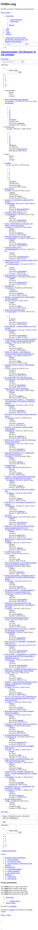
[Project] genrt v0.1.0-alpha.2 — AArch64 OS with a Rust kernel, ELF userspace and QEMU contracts (20, 401)
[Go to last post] (25, 123)
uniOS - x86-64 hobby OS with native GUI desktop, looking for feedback (19, 224)
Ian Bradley (13, 906)
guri (8, 619)
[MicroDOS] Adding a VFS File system (17, 236)
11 (9, 110)
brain (18, 185)
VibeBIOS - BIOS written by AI (15, 213)
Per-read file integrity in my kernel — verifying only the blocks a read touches (20, 629)
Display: (5, 816)
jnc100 (9, 749)
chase (10, 129)
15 (10, 118)
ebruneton (10, 790)
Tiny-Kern (8, 515)
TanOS (9, 687)
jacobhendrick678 (12, 249)
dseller (19, 306)
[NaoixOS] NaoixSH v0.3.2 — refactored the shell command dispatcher (19, 453)
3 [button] (5, 78)
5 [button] (5, 81)
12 (10, 112)
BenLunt (20, 731)
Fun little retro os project (12, 552)
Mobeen (11, 493)
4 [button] (5, 80)
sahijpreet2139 (11, 737)
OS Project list (9, 127)
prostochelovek (12, 214)
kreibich (9, 608)
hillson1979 (10, 530)
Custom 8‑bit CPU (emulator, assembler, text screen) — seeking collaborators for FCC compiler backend (21, 773)
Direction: (5, 818)
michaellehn (11, 203)
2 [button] (5, 76)
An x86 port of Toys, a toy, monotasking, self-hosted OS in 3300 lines (19, 787)
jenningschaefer (12, 645)
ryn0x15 (9, 355)
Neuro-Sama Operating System (15, 310)
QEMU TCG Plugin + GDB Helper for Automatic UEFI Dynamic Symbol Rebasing (19, 353)
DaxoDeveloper (14, 264)
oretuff (9, 467)
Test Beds (8, 163)
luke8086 (10, 726)
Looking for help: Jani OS (13, 247)
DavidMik (10, 777)
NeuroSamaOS (22, 149)
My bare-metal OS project (13, 799)
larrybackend (11, 379)
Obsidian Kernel (10, 465)
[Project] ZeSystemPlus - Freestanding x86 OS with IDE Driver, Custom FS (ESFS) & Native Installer (20, 577)
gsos (8, 553)
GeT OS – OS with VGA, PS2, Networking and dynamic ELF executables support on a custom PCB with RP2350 (20, 698)
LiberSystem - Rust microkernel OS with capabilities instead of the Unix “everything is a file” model (20, 605)
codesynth (10, 418)
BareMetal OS (9, 286)
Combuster (10, 101)
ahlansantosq (11, 443)
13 (10, 114)
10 (10, 138)
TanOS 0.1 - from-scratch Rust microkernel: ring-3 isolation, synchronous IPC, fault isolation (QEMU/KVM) (21, 683)
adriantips (10, 594)
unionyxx (10, 227)
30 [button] (5, 85)
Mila (8, 801)
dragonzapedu (21, 220)
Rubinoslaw (11, 660)
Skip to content (5, 12)
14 (10, 116)
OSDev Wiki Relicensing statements (16, 99)
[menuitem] (15, 19)
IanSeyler (10, 288)
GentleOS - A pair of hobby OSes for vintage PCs (21, 724)
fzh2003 (9, 542)
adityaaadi (10, 566)
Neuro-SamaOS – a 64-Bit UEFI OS (16, 275)
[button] (5, 68)
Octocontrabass (22, 599)
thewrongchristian (23, 209)
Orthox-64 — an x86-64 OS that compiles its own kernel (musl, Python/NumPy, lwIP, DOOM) (21, 670)
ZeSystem (10, 581)
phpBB (11, 910)
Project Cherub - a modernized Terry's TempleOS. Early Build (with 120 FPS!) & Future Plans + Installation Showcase (21, 656)
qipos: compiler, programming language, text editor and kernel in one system (19, 759)
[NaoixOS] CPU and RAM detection (17, 388)
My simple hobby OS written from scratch (18, 377)
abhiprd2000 (11, 632)
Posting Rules (9, 189)
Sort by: (19, 816)
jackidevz (12, 390)
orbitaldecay (11, 506)
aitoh (8, 673)
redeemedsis (11, 405)
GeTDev (10, 702)
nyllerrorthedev (12, 238)
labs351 (9, 343)
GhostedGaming (12, 517)
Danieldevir (10, 431)
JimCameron (21, 374)
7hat (8, 300)
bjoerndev (10, 715)
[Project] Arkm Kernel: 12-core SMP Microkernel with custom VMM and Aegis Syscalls (21, 563)
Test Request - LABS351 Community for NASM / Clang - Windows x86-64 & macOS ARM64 (20, 340)
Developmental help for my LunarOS (17, 735)
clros (8, 368)
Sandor (11, 762)
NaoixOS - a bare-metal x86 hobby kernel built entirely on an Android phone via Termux (20, 477)
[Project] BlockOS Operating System (17, 618)
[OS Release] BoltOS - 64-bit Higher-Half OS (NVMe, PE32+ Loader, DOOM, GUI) (19, 591)
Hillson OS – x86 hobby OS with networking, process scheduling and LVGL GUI (19, 527)
